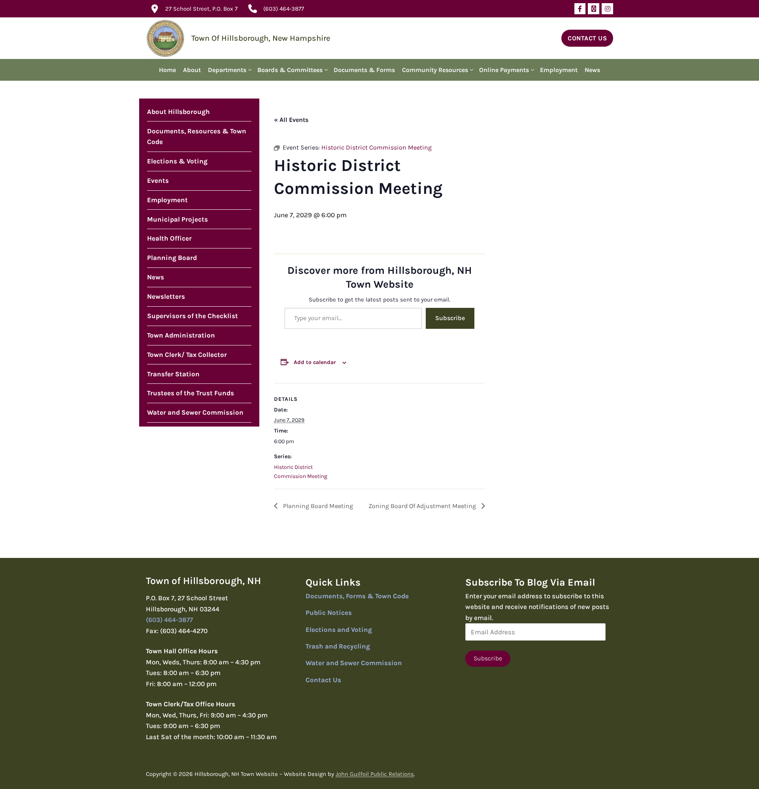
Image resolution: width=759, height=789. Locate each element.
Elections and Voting (339, 629)
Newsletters (166, 296)
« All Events (291, 119)
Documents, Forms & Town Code (357, 596)
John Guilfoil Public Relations (375, 774)
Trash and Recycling (338, 646)
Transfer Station (173, 374)
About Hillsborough (178, 112)
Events (158, 180)
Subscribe (450, 318)
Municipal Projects (177, 219)
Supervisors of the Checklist (192, 316)
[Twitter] (593, 9)
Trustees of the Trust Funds (190, 393)
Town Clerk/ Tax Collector (187, 354)
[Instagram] (607, 9)
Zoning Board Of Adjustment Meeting (423, 506)
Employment (167, 200)
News (155, 277)
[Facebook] (580, 9)
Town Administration (181, 335)
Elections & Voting (177, 161)
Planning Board (172, 258)
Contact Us (587, 38)
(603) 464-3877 (283, 8)
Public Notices (329, 612)
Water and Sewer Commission (195, 412)
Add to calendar (315, 362)
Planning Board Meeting (317, 506)
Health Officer (169, 238)
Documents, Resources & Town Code (196, 136)
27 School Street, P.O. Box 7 (201, 8)
